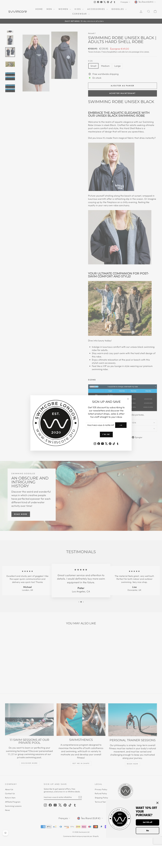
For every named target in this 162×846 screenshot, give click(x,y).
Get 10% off (147, 822)
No (147, 830)
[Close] (157, 803)
